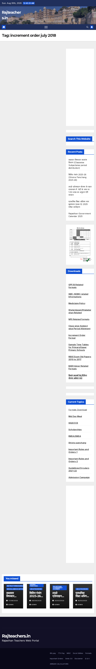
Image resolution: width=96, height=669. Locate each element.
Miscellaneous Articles (16, 589)
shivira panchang (34, 585)
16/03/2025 (82, 600)
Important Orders (56, 659)
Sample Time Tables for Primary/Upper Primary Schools (78, 347)
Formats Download (77, 410)
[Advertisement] (80, 87)
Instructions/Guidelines (16, 586)
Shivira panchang (77, 443)
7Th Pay (61, 653)
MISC (69, 653)
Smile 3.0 (68, 659)
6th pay (53, 653)
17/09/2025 (13, 600)
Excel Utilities (78, 653)
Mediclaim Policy (76, 303)
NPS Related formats (78, 319)
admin (11, 604)
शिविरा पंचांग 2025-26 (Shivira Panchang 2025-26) (77, 177)
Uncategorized (36, 589)
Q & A (87, 659)
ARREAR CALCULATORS (59, 664)
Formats (88, 653)
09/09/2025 (37, 600)
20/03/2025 (59, 600)
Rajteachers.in (16, 636)
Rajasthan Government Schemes (58, 588)
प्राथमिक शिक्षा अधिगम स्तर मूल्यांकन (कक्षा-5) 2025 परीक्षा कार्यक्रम (78, 204)
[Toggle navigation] (46, 27)
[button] (87, 27)
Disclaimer (79, 659)
